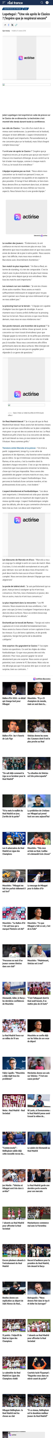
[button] (4, 2)
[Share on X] (12, 25)
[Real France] (16, 2)
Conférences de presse (12, 9)
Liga (25, 9)
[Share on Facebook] (8, 25)
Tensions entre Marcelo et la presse (18, 448)
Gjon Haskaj (6, 31)
